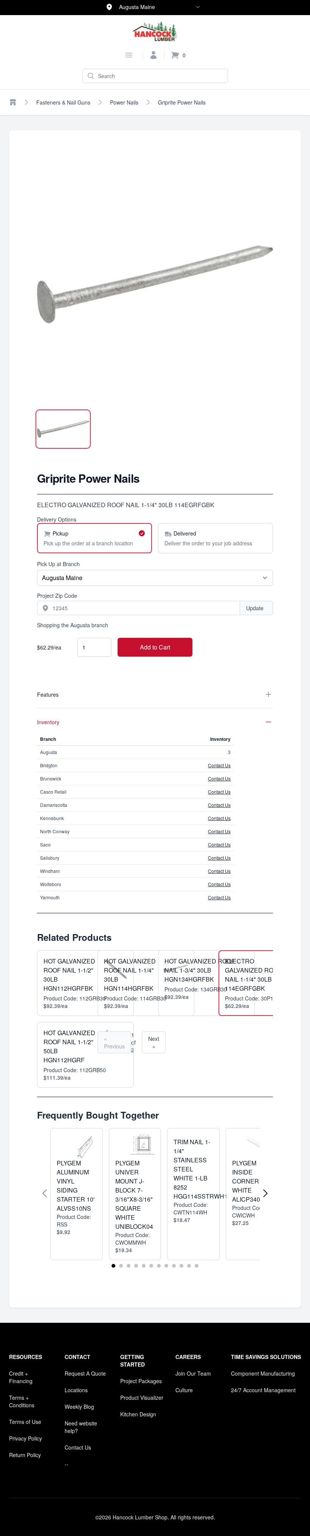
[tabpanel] (155, 284)
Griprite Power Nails (182, 102)
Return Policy (25, 1455)
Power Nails (124, 102)
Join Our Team (193, 1373)
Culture (184, 1390)
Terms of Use (25, 1421)
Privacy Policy (25, 1438)
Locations (76, 1390)
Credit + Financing (21, 1377)
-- (66, 1464)
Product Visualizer (141, 1397)
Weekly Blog (79, 1406)
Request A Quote (85, 1373)
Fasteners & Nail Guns (63, 102)
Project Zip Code (57, 595)
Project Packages (141, 1381)
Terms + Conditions (21, 1401)
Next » (153, 1042)
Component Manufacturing (263, 1373)
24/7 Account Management (263, 1390)
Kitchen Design (138, 1414)
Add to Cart (155, 647)
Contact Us (219, 765)
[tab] (63, 429)
